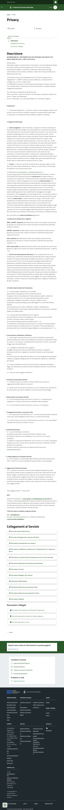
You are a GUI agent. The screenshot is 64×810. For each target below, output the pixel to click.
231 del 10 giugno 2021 (14, 174)
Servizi (25, 803)
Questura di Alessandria (25, 742)
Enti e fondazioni (11, 707)
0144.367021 (10, 742)
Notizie (48, 702)
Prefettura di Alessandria (25, 737)
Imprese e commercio (38, 702)
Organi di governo (11, 710)
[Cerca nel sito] (54, 7)
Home (8, 15)
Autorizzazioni (23, 707)
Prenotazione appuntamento (38, 749)
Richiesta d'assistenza (38, 753)
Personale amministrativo (12, 713)
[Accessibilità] (5, 805)
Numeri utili (10, 763)
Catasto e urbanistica (25, 710)
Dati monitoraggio (11, 803)
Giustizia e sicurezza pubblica (25, 713)
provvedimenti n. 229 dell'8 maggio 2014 (30, 172)
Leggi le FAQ (36, 742)
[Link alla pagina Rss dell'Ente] (47, 728)
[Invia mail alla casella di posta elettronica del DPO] (11, 774)
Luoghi (47, 713)
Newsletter (49, 730)
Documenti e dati (11, 705)
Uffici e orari (10, 761)
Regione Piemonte (11, 2)
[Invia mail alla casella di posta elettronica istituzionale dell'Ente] (12, 749)
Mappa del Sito (49, 803)
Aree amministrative (12, 702)
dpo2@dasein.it (15, 515)
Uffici (8, 720)
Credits (36, 803)
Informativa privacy (38, 728)
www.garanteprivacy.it (13, 449)
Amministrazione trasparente (38, 739)
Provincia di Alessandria (25, 732)
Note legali (36, 731)
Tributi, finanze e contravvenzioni (38, 706)
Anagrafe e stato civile (25, 703)
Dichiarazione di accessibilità (38, 735)
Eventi (47, 715)
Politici (8, 717)
